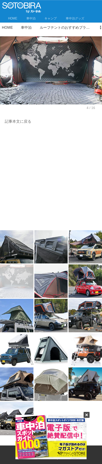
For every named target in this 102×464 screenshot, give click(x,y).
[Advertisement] (51, 178)
